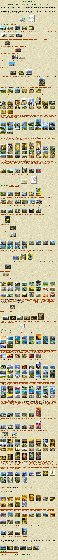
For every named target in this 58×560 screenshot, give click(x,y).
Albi (37, 161)
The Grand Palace (38, 464)
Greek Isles (28, 487)
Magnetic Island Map (28, 403)
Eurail (11, 24)
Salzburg (7, 95)
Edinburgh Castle (18, 39)
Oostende (11, 67)
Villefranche (17, 526)
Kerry (27, 299)
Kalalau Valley (40, 350)
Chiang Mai (32, 462)
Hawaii (2, 350)
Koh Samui (7, 461)
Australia (2, 400)
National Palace (38, 509)
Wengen (32, 137)
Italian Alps (11, 117)
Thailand (2, 461)
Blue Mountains (20, 400)
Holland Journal (4, 76)
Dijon (5, 160)
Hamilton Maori (15, 379)
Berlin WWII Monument (28, 87)
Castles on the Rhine (37, 205)
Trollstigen (14, 251)
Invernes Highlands (27, 39)
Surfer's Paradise (7, 401)
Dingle (1, 300)
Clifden (46, 300)
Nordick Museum (10, 262)
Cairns (45, 403)
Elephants (12, 468)
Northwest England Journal (6, 46)
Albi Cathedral (41, 161)
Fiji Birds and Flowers (45, 359)
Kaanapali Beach (27, 351)
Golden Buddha (46, 467)
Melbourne (2, 404)
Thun (48, 137)
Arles (20, 161)
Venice (8, 115)
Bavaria (41, 87)
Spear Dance (3, 360)
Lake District (23, 46)
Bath (14, 60)
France (2, 160)
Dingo (37, 401)
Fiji (1, 359)
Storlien (6, 261)
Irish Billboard (34, 301)
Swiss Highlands (9, 138)
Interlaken (39, 135)
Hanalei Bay (53, 350)
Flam (23, 250)
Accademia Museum (18, 115)
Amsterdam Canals (46, 76)
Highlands (34, 39)
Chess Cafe (28, 321)
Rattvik (21, 261)
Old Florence (26, 116)
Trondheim (30, 251)
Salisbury (18, 60)
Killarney (39, 299)
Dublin (27, 302)
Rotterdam (15, 197)
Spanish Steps (36, 115)
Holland (2, 536)
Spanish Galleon (8, 510)
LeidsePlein (23, 321)
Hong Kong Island (34, 418)
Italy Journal (3, 115)
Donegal (10, 301)
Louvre (41, 162)
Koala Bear (18, 406)
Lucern (20, 135)
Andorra (39, 525)
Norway (2, 250)
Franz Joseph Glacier (40, 380)
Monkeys (17, 468)
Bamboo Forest (35, 351)
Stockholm (51, 261)
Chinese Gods (44, 430)
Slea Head (13, 300)
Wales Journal (3, 53)
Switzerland (35, 214)
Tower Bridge (38, 31)
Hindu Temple (16, 430)
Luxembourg (3, 165)
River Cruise (53, 359)
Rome (25, 115)
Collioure (26, 525)
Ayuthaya (53, 463)
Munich (36, 87)
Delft (13, 322)
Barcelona (10, 509)
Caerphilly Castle (15, 53)
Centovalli (21, 214)
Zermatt (41, 137)
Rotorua (29, 379)
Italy (16, 117)
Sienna (44, 116)
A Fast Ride (5, 463)
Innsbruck (18, 95)
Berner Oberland (12, 137)
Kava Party (9, 360)
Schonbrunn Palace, (16, 94)
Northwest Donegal (26, 301)
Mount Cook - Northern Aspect (32, 383)
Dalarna (37, 261)
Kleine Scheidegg (4, 137)
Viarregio (2, 117)
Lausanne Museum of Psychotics (47, 138)
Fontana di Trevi (43, 115)
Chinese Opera (37, 430)
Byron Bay (45, 400)
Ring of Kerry (33, 299)
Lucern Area (33, 135)
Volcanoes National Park (24, 352)
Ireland (2, 299)
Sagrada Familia (17, 509)
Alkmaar (31, 197)
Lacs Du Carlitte (32, 525)
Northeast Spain (4, 509)
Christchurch (8, 384)
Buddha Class (34, 467)
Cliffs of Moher (28, 300)
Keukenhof (20, 197)
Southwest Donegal (17, 301)
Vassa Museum (17, 262)
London (10, 31)
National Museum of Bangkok (21, 466)
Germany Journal (4, 87)
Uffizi (37, 116)
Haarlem (52, 197)
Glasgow (45, 39)
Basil (31, 214)
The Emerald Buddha (9, 466)
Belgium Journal (4, 67)
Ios (18, 487)
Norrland (11, 261)
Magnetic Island (19, 403)
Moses (12, 116)
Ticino (16, 214)
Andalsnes (38, 250)
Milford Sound (33, 382)
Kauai (22, 350)
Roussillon (20, 525)
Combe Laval (36, 160)
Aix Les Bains (29, 160)
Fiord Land (52, 382)
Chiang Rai (11, 463)
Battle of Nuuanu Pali (15, 351)
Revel (30, 161)
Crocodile (29, 406)
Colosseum (29, 115)
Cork (16, 299)
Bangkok (7, 464)
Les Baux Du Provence (9, 161)
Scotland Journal (4, 39)
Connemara (51, 300)
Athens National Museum (21, 484)
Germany (2, 231)
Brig (25, 214)
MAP (16, 24)
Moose (24, 261)
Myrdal (20, 250)
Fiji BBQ (37, 359)
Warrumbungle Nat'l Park (30, 400)
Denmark (2, 238)
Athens (5, 484)
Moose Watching (30, 261)
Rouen (8, 278)
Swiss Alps (2, 138)
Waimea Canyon (32, 350)
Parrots (33, 406)
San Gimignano (50, 116)
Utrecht (47, 197)
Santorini (43, 486)
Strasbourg (6, 224)
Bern (28, 214)
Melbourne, (50, 403)
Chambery (10, 160)
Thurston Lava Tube (35, 352)
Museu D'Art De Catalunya (35, 510)
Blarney (19, 299)
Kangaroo (24, 406)
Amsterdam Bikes (38, 76)
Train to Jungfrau (26, 137)
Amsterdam (11, 76)
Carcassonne (30, 526)
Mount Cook (8, 383)
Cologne (7, 205)
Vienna (9, 94)
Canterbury (23, 60)
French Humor (38, 163)
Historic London (16, 31)
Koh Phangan (22, 462)
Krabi (27, 462)
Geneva (2, 139)
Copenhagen (8, 238)
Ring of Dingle (7, 300)
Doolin (22, 300)
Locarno (12, 214)
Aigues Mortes (25, 161)
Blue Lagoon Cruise (14, 359)
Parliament (44, 31)
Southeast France (4, 525)
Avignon (16, 161)
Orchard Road (9, 430)
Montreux (32, 138)
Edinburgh (11, 39)
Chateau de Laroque (17, 162)
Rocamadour (3, 162)
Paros (21, 487)
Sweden (2, 261)
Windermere (16, 46)
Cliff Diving (8, 251)
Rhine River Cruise (18, 205)
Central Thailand (18, 467)
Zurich (8, 214)
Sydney (6, 400)
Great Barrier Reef (30, 402)
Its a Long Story (42, 301)
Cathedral (32, 509)
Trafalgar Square (31, 31)
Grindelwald (45, 135)
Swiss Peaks (52, 137)
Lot (24, 162)
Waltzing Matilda (40, 406)
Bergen (11, 250)
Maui (22, 351)
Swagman (13, 406)
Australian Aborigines (5, 406)
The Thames (23, 31)
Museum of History (52, 418)
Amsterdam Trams (18, 76)
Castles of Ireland (50, 301)
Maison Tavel (7, 139)
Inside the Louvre (8, 163)
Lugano (12, 135)
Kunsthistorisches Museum (27, 94)
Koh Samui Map (14, 462)
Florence (16, 116)
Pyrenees (2, 526)
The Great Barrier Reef (9, 402)
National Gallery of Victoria (18, 404)
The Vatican (50, 115)
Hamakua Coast (47, 351)
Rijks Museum (35, 321)
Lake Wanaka (48, 383)
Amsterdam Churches (28, 76)
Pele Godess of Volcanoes (45, 352)
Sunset (14, 360)
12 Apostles (53, 404)
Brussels (7, 174)
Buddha (40, 467)
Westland (48, 380)
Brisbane (14, 401)
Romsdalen (49, 250)
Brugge (33, 174)
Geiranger (20, 251)
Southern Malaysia (4, 437)
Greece (2, 484)
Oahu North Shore (16, 350)
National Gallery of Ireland (47, 302)
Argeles (16, 525)
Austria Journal (3, 94)
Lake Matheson (17, 380)
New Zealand (3, 379)
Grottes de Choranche (45, 160)
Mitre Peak (39, 382)
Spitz (45, 137)
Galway (41, 300)
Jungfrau (19, 137)
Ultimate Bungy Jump (24, 382)
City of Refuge (15, 352)
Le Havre (17, 278)
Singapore (2, 430)
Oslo (6, 250)
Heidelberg (7, 231)
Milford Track (46, 382)
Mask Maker (30, 430)
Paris (35, 162)
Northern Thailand (19, 463)
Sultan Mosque (23, 430)
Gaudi (49, 509)
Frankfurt (21, 207)
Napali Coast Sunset (4, 351)
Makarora (53, 380)
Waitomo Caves (23, 379)
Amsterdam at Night (15, 321)
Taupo (33, 379)
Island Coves (7, 462)
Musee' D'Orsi (16, 163)
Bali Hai (26, 350)
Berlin (21, 87)
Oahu (9, 350)
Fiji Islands (31, 359)
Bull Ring (45, 509)
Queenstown (3, 382)
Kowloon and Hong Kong (23, 418)
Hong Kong (2, 418)
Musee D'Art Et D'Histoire (17, 139)
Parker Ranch (8, 352)
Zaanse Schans (42, 197)
